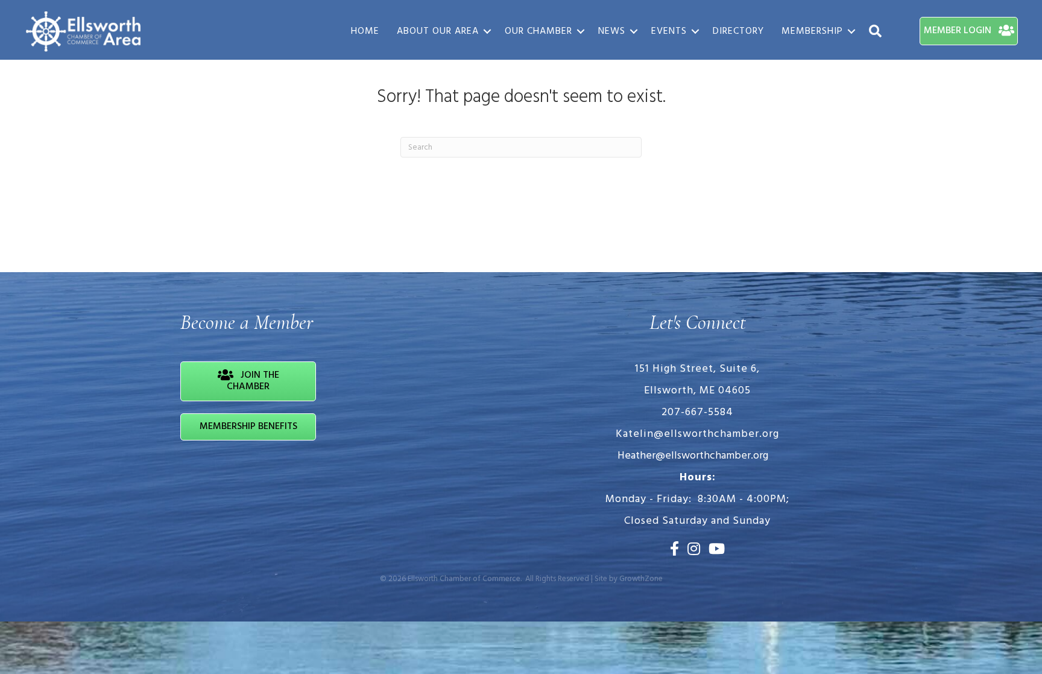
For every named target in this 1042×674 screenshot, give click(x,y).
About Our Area (438, 31)
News (611, 31)
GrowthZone (641, 579)
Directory (738, 31)
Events (669, 31)
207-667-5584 (697, 412)
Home (365, 31)
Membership (812, 31)
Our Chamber (538, 31)
